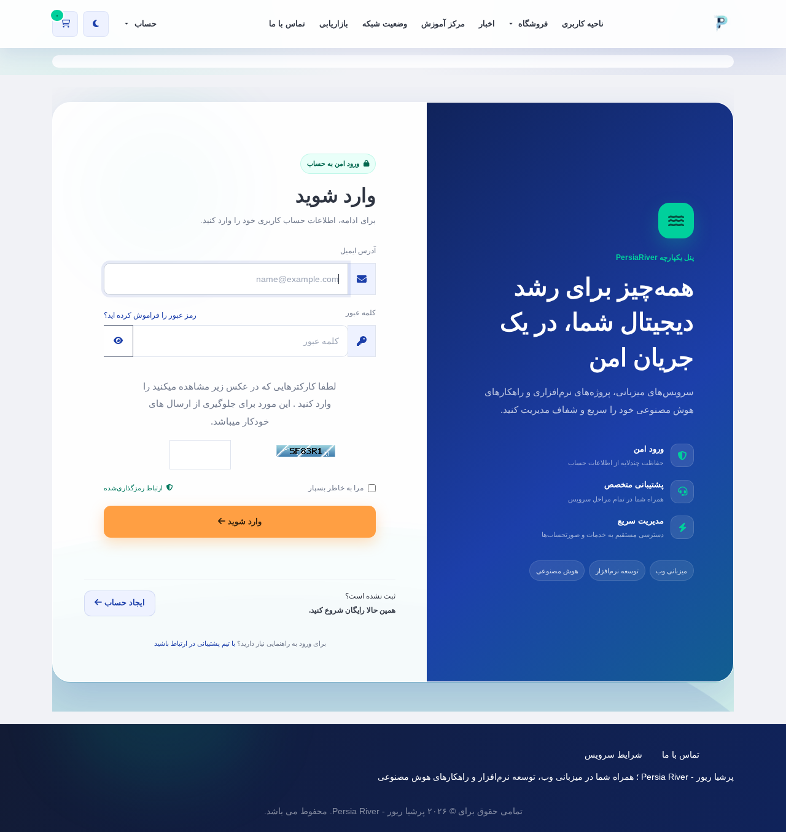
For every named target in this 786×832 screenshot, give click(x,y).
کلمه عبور (361, 312)
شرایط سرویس (613, 754)
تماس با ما (680, 754)
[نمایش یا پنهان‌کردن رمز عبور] (118, 341)
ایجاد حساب (123, 602)
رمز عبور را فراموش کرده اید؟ (150, 315)
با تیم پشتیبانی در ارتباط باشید (194, 643)
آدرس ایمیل (358, 250)
